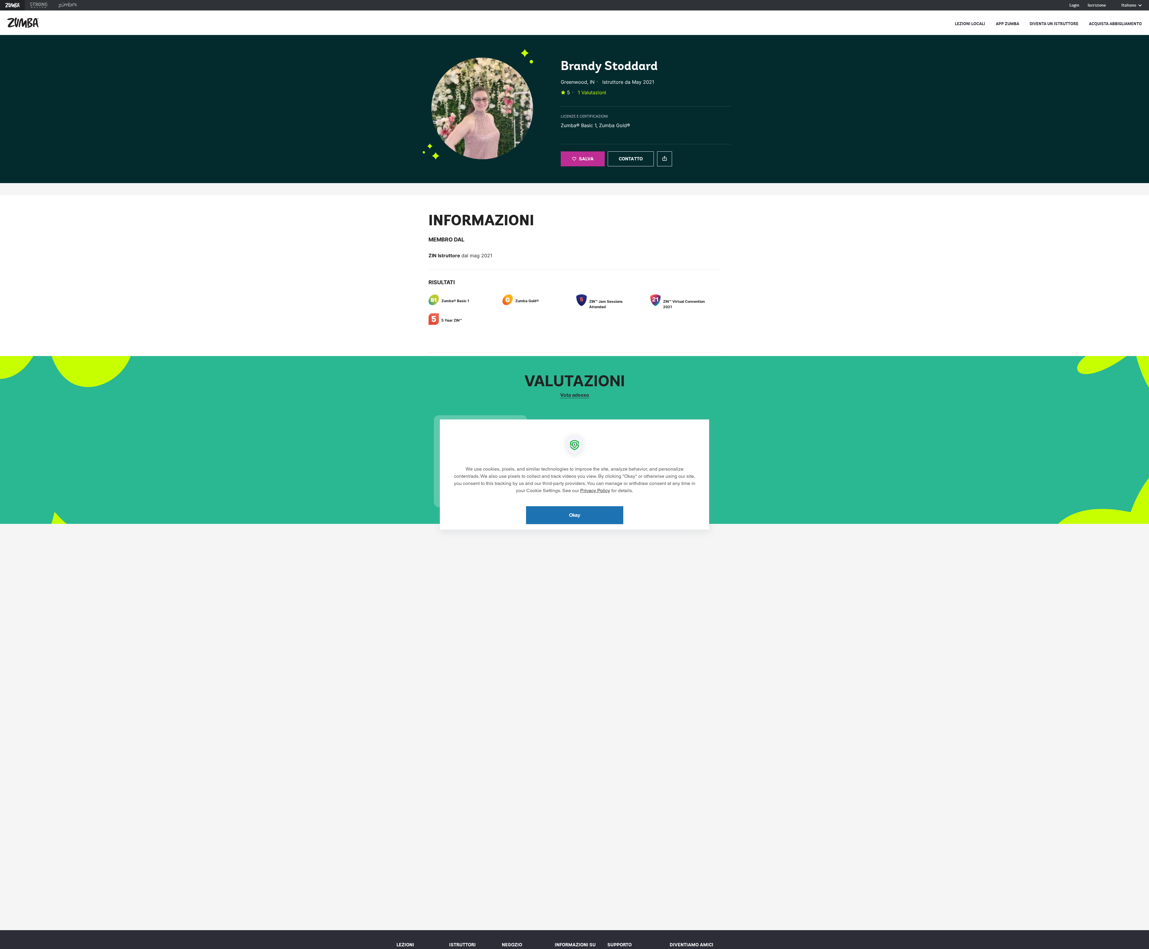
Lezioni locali (970, 24)
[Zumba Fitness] (23, 23)
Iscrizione (1097, 5)
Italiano (1129, 5)
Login (1074, 5)
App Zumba (1007, 24)
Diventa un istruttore (1054, 24)
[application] (574, 474)
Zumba (12, 5)
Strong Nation (39, 5)
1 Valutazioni (592, 92)
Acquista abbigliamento (1115, 24)
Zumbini (68, 5)
